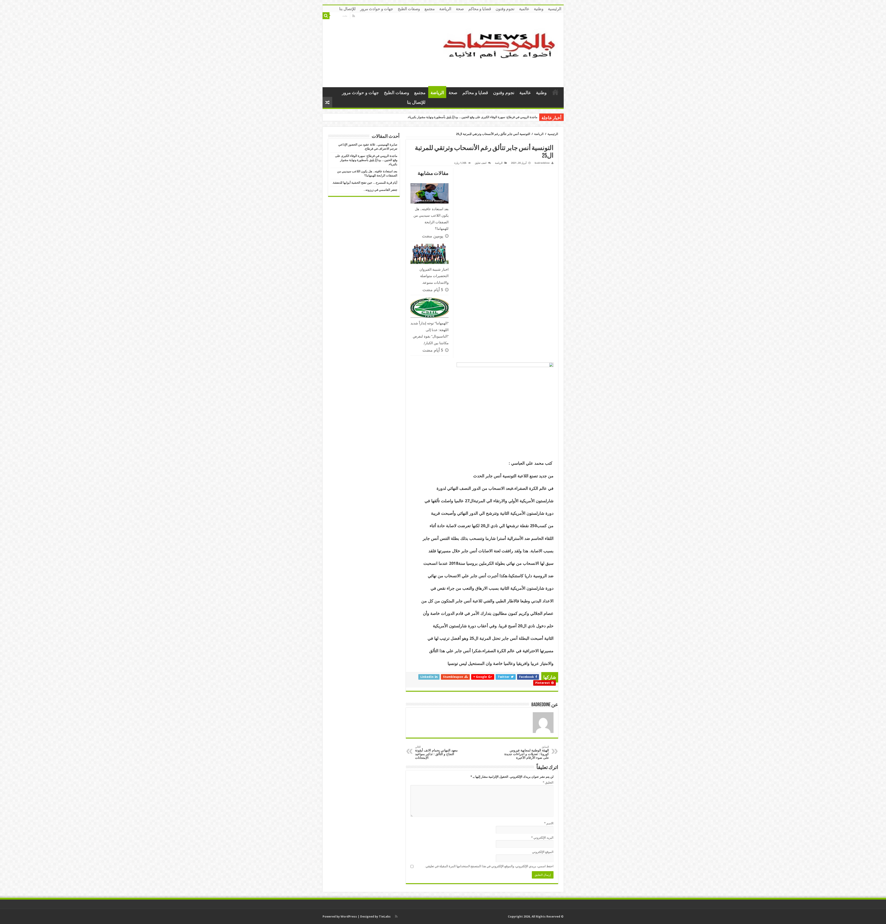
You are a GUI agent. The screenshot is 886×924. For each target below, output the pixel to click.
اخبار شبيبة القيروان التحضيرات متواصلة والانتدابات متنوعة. (434, 276)
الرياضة (445, 8)
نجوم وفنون (505, 8)
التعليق (548, 782)
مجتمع (430, 8)
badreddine (542, 162)
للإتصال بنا (347, 8)
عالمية (524, 8)
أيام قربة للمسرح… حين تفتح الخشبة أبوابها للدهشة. (364, 182)
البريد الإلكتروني (542, 837)
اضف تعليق (480, 162)
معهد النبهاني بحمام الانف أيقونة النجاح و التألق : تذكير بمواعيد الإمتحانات (436, 752)
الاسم (549, 823)
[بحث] (326, 15)
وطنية (538, 8)
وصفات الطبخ (409, 8)
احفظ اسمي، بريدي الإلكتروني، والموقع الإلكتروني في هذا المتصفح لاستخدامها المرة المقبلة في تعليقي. (489, 866)
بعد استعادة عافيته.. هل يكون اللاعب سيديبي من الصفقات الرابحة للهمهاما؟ (490, 117)
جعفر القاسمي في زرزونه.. (380, 189)
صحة (460, 8)
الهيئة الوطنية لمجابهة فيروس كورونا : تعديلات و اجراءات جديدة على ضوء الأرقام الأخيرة (526, 752)
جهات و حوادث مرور (376, 8)
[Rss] (353, 16)
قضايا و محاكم (479, 8)
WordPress (349, 916)
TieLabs (385, 916)
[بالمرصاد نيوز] (501, 48)
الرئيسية (554, 8)
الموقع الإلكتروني (543, 852)
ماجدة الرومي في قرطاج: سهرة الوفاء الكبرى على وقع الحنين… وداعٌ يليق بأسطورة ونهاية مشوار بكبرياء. (366, 160)
